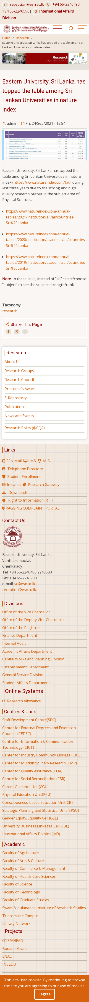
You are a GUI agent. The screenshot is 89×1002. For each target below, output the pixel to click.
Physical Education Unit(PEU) (26, 794)
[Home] (26, 28)
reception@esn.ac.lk (27, 4)
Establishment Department (25, 667)
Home (6, 38)
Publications (15, 406)
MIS (46, 460)
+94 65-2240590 (15, 11)
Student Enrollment (24, 476)
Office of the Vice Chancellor (26, 611)
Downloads (18, 492)
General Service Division (22, 674)
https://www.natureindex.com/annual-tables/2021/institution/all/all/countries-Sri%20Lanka (40, 217)
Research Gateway (43, 484)
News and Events (19, 415)
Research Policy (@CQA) (25, 427)
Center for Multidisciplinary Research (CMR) (39, 763)
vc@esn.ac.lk (24, 583)
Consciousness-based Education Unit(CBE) (38, 802)
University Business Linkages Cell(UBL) (35, 826)
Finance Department (19, 635)
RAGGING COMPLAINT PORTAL (32, 508)
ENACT (8, 956)
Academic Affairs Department (27, 651)
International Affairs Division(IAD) (31, 833)
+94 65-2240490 (66, 4)
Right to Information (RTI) (30, 500)
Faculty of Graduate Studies (25, 899)
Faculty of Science (17, 884)
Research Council (19, 379)
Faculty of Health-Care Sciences (29, 876)
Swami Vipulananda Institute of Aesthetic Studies (44, 907)
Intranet (14, 484)
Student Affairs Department (26, 682)
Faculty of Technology (21, 892)
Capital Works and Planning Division (33, 659)
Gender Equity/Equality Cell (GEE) (30, 818)
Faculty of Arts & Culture (23, 860)
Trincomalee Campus (20, 915)
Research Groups (19, 370)
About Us (13, 361)
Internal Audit (14, 643)
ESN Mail (14, 460)
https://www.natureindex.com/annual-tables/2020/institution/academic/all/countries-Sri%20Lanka (46, 239)
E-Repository (16, 397)
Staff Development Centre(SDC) (29, 719)
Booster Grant (14, 948)
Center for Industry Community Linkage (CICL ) (42, 755)
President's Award (20, 388)
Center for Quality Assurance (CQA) (32, 771)
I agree (45, 994)
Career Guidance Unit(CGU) (25, 786)
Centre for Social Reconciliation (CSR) (33, 778)
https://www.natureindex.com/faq (41, 182)
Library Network (16, 923)
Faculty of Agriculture (20, 852)
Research (22, 38)
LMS (32, 460)
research (9, 310)
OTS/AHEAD (12, 940)
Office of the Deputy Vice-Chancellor (33, 619)
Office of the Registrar (21, 627)
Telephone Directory (25, 468)
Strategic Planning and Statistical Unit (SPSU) (40, 810)
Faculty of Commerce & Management (33, 868)
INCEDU (9, 964)
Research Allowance (23, 700)
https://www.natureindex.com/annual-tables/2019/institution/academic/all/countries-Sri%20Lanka (46, 262)
